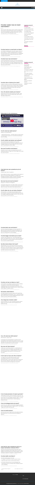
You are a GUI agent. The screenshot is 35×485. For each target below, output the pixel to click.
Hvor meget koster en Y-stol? (29, 30)
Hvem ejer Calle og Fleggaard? (29, 32)
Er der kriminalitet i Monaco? (28, 36)
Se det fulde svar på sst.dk (13, 415)
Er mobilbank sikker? (27, 27)
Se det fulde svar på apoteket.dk (13, 251)
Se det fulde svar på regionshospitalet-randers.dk (16, 188)
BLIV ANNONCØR (25, 478)
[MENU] (34, 7)
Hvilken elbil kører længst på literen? (5, 469)
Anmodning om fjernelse (5, 34)
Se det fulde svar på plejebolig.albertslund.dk (15, 138)
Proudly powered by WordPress (11, 483)
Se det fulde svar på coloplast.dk (13, 89)
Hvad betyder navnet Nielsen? (29, 37)
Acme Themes (26, 483)
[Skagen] (2, 7)
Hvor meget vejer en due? (18, 468)
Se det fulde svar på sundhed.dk (13, 178)
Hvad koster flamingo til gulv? (28, 28)
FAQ (23, 475)
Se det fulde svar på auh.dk (13, 297)
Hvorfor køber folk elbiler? (28, 73)
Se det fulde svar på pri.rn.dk (13, 408)
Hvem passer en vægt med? (28, 69)
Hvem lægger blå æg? (27, 31)
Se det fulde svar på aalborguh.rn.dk (14, 233)
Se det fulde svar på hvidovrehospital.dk (14, 56)
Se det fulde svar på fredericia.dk (13, 34)
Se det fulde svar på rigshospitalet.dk (14, 153)
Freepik (16, 474)
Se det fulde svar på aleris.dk (13, 196)
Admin (2, 28)
